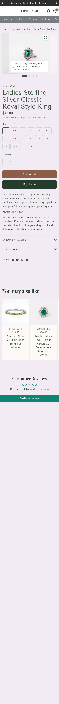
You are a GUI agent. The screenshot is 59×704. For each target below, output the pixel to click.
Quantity (7, 155)
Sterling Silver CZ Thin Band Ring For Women (16, 342)
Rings (21, 19)
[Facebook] (13, 260)
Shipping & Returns (14, 239)
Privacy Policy (10, 249)
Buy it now (29, 184)
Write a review (29, 398)
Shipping (19, 117)
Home (5, 29)
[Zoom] (45, 37)
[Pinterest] (22, 260)
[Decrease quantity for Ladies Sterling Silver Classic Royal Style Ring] (5, 161)
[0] (54, 11)
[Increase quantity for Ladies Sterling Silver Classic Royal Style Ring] (16, 161)
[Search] (48, 11)
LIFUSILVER (29, 11)
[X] (17, 260)
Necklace (45, 19)
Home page (8, 19)
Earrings (33, 19)
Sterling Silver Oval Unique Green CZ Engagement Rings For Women (43, 345)
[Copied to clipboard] (27, 260)
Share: (5, 260)
